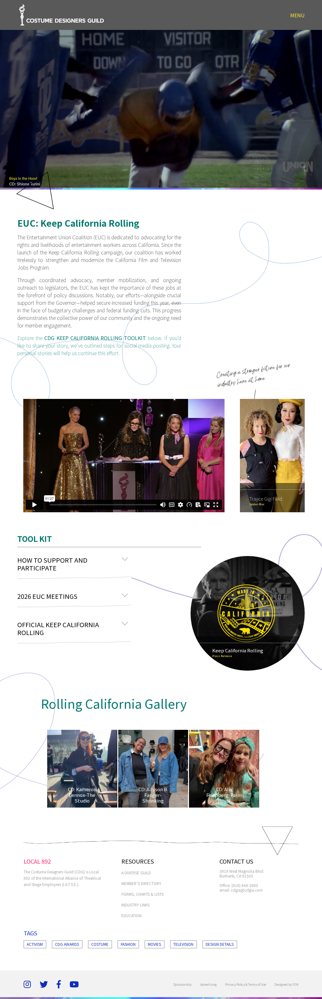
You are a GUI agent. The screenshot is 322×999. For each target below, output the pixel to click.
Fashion (128, 944)
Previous (248, 455)
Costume (99, 944)
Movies (154, 944)
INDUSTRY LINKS (135, 904)
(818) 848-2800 (244, 885)
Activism (35, 944)
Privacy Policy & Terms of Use (245, 984)
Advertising (208, 984)
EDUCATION (131, 915)
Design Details (220, 944)
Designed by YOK (286, 984)
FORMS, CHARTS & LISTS (142, 894)
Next (297, 455)
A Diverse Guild (136, 872)
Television (183, 944)
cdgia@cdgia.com (247, 890)
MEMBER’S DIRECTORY (141, 883)
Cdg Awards (67, 944)
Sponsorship (182, 984)
